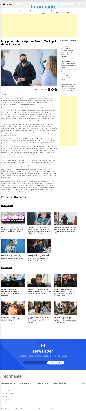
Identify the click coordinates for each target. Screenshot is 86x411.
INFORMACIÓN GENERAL (26, 384)
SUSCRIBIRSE (55, 362)
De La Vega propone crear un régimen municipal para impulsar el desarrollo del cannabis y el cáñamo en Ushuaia (68, 76)
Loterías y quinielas (8, 393)
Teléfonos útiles (7, 402)
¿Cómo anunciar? (56, 409)
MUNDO (54, 384)
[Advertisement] (39, 25)
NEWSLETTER (66, 4)
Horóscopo (6, 390)
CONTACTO (62, 384)
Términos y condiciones (28, 409)
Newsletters (43, 409)
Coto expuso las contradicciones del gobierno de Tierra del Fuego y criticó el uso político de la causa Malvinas (67, 51)
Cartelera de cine (7, 399)
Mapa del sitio (5, 409)
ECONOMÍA (13, 384)
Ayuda (15, 409)
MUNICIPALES (39, 384)
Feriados (5, 396)
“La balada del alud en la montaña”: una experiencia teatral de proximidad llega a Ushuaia (68, 64)
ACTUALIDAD (5, 384)
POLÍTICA (47, 384)
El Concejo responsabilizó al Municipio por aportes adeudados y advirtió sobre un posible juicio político (68, 88)
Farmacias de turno (56, 11)
